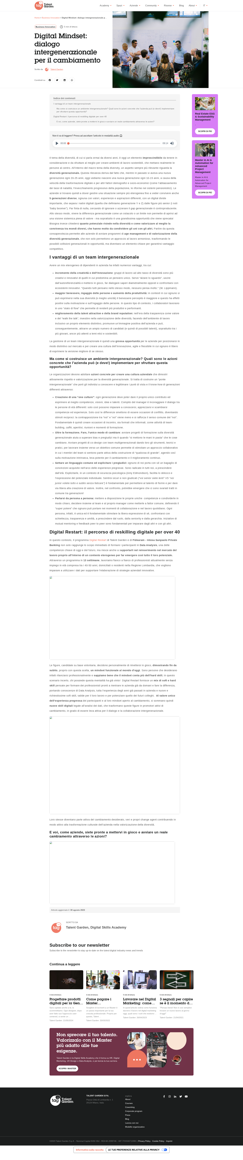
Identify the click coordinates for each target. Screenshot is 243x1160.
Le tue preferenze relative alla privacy (134, 1149)
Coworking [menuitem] (130, 1107)
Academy (104, 5)
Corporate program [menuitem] (133, 1111)
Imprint (169, 1141)
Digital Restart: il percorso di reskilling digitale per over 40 (80, 116)
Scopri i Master (67, 1068)
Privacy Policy (144, 1141)
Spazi (119, 5)
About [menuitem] (127, 1099)
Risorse (168, 5)
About (192, 5)
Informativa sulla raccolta (90, 1149)
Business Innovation (46, 27)
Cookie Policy (158, 1141)
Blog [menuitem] (127, 1119)
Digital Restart (97, 540)
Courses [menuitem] (129, 1103)
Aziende (134, 5)
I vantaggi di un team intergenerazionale (72, 104)
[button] (57, 143)
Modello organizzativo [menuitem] (135, 1127)
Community (151, 5)
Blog (181, 5)
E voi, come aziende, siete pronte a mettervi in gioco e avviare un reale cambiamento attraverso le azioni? (106, 121)
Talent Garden (56, 69)
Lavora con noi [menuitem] (131, 1123)
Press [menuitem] (127, 1115)
